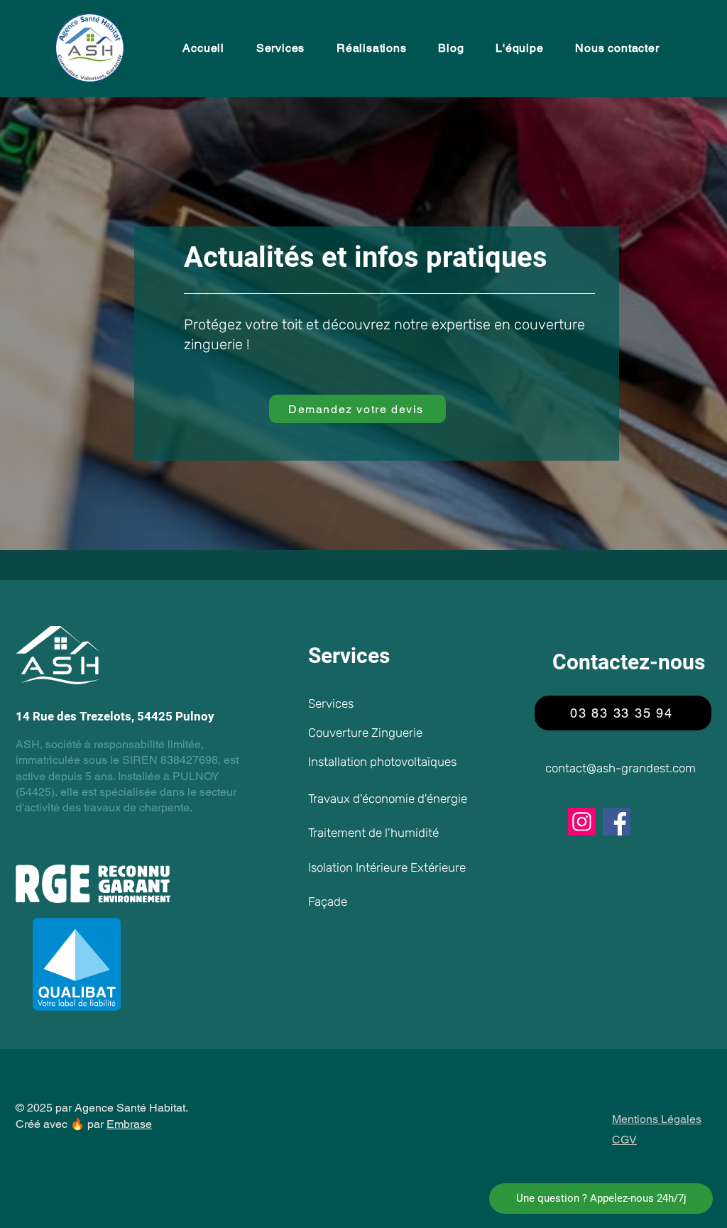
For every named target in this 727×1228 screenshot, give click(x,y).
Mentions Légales (656, 1119)
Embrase (129, 1124)
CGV (624, 1139)
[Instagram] (582, 821)
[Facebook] (616, 821)
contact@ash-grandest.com (620, 768)
